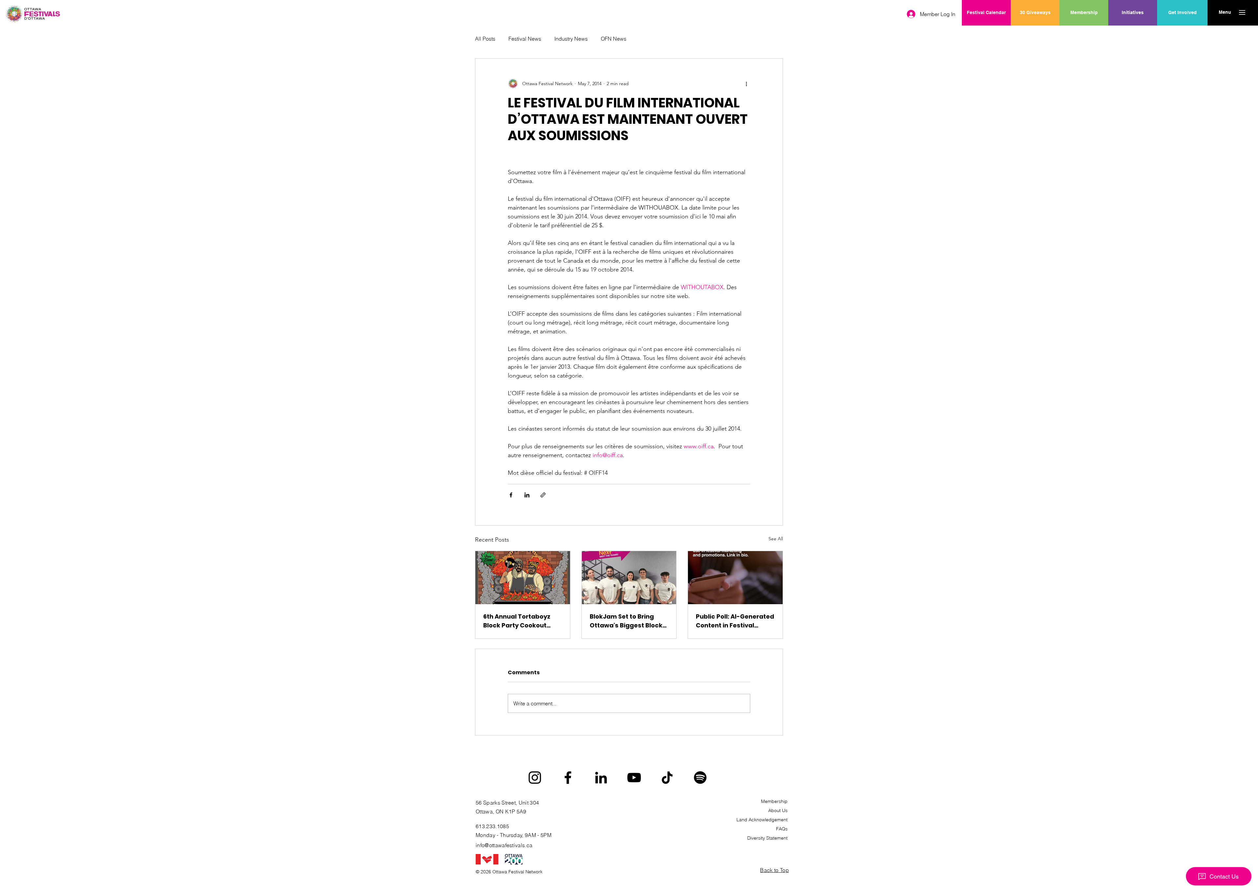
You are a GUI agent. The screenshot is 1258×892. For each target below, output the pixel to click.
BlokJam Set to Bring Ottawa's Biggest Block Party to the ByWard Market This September (626, 621)
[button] (1224, 12)
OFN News (613, 38)
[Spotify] (700, 777)
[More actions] (746, 83)
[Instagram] (534, 777)
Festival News (524, 38)
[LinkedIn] (601, 777)
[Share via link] (543, 495)
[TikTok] (667, 777)
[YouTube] (634, 777)
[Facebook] (568, 777)
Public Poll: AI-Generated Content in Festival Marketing (735, 621)
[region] (1132, 33)
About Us (778, 810)
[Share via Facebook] (511, 495)
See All (776, 539)
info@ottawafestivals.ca (504, 845)
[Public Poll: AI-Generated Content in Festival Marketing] (735, 577)
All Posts (485, 38)
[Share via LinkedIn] (527, 495)
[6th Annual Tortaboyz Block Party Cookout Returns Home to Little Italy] (522, 577)
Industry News (571, 38)
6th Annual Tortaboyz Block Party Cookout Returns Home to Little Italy (517, 621)
